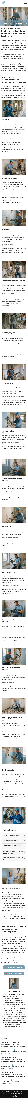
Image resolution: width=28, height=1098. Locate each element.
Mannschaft (4, 1095)
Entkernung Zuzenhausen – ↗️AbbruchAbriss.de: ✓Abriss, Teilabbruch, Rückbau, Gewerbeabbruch (14, 1044)
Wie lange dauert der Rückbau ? (11, 840)
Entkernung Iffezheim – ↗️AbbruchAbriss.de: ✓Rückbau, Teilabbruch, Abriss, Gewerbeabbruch (13, 1059)
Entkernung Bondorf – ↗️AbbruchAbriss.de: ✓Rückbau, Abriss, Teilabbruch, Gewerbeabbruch (13, 1074)
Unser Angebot (14, 1095)
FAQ (9, 1095)
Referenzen (15, 1093)
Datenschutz (9, 1093)
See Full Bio (16, 1030)
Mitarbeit (20, 1091)
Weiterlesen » (7, 1053)
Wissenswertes (21, 1095)
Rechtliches (21, 1093)
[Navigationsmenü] (25, 2)
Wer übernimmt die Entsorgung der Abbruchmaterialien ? (12, 846)
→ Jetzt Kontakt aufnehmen (14, 967)
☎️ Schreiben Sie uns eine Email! (14, 973)
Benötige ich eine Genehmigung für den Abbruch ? (13, 858)
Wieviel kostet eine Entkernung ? (11, 835)
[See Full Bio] (20, 1030)
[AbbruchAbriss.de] (5, 2)
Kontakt (16, 1091)
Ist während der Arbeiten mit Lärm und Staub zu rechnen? (13, 852)
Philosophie (14, 1096)
